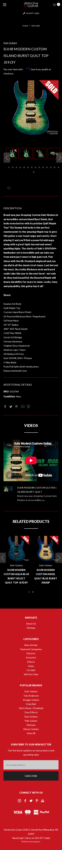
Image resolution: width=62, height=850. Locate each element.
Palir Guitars (31, 720)
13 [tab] (54, 167)
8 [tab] (35, 167)
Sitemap (31, 627)
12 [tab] (50, 167)
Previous (7, 158)
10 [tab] (43, 167)
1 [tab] (9, 167)
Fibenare (31, 724)
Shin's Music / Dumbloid (31, 708)
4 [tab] (20, 167)
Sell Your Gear (31, 674)
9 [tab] (39, 167)
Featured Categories (31, 649)
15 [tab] (33, 172)
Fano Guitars (31, 716)
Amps (31, 666)
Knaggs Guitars (31, 699)
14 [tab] (58, 167)
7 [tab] (31, 167)
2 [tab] (12, 167)
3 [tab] (16, 167)
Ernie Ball (31, 704)
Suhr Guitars (31, 691)
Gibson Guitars (31, 729)
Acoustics (31, 657)
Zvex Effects (31, 712)
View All (31, 733)
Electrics (31, 653)
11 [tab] (47, 167)
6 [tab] (28, 167)
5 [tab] (24, 167)
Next (58, 558)
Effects (31, 661)
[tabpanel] (13, 154)
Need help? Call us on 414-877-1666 (31, 838)
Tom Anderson (31, 695)
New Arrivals (31, 645)
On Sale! (31, 670)
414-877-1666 (32, 13)
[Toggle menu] (4, 4)
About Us (31, 623)
